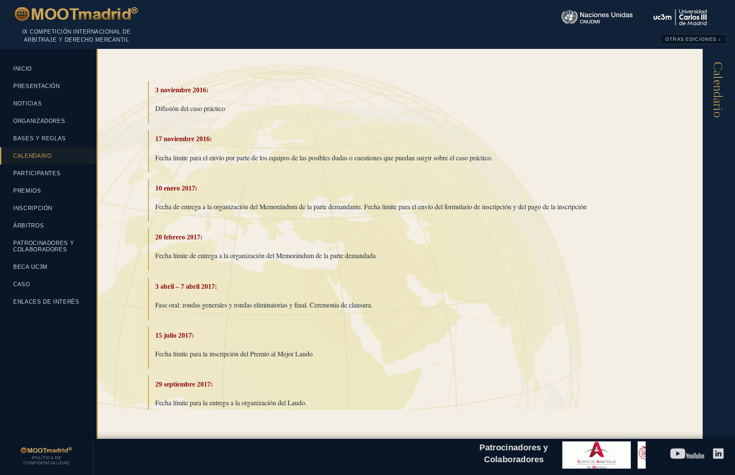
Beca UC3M (30, 267)
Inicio (22, 68)
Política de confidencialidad (46, 460)
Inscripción (32, 208)
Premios (27, 191)
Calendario (32, 156)
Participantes (36, 173)
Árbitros (28, 225)
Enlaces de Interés (46, 302)
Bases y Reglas (39, 138)
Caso (21, 284)
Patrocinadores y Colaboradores (43, 246)
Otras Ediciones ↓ (693, 39)
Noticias (27, 103)
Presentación (36, 86)
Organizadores (39, 121)
